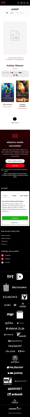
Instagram (8, 255)
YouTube (7, 262)
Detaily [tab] (14, 195)
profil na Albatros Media (15, 58)
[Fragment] (15, 346)
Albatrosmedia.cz (6, 235)
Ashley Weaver (7, 107)
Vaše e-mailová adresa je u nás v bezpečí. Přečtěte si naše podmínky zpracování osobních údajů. (15, 175)
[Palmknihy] (15, 367)
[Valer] (6, 287)
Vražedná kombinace (22, 105)
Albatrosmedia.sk (6, 238)
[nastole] (21, 334)
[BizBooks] (19, 287)
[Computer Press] (20, 314)
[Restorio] (15, 401)
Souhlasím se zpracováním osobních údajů (15, 170)
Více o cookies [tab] (24, 195)
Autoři (11, 13)
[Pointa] (15, 373)
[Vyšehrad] (8, 334)
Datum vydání (5, 72)
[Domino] (20, 276)
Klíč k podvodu (7, 104)
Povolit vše (15, 218)
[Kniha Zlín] (15, 328)
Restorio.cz (4, 244)
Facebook (7, 259)
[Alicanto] (10, 351)
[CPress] (20, 323)
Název (16, 72)
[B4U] (15, 340)
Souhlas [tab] (5, 195)
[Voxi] (22, 305)
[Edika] (9, 323)
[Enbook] (15, 394)
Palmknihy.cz (4, 241)
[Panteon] (15, 359)
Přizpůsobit (14, 222)
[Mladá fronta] (7, 381)
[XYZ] (10, 276)
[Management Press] (10, 314)
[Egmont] (10, 297)
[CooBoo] (15, 305)
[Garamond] (20, 381)
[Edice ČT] (21, 351)
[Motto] (7, 305)
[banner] (5, 3)
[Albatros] (24, 297)
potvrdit (15, 166)
